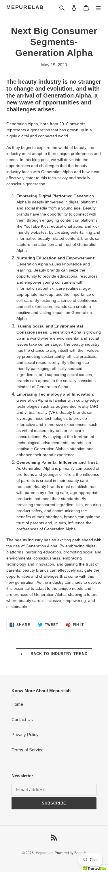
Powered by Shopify (70, 853)
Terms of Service (27, 749)
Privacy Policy (25, 734)
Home (17, 704)
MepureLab (25, 7)
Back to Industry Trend (58, 654)
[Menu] (98, 7)
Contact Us (22, 719)
